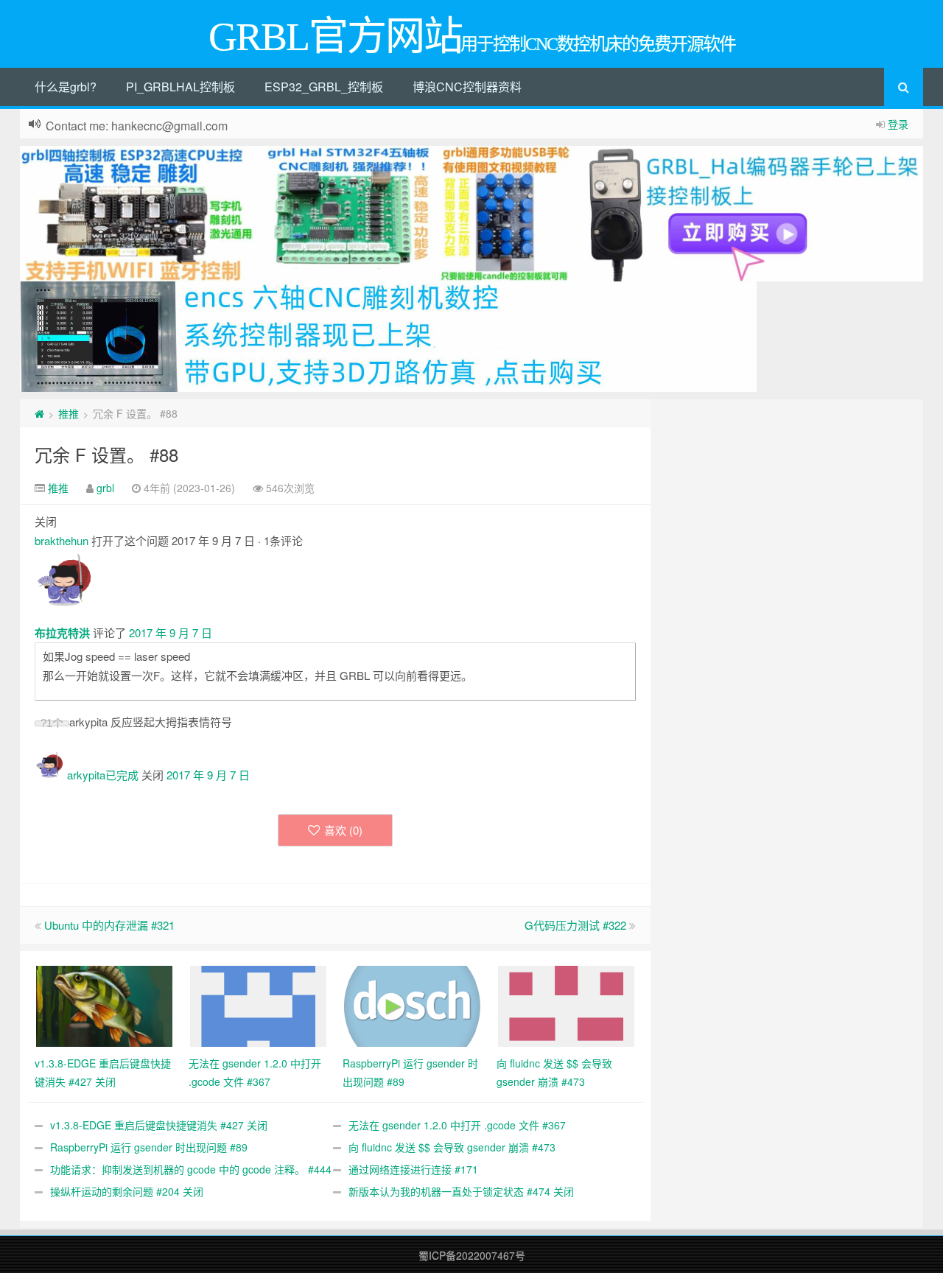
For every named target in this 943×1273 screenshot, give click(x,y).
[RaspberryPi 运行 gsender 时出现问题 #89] (412, 1004)
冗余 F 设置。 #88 (106, 454)
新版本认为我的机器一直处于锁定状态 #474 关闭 (461, 1191)
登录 (898, 123)
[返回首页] (39, 413)
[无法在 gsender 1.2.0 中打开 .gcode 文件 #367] (258, 1004)
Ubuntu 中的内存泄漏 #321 (109, 925)
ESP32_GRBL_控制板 (323, 86)
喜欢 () (343, 830)
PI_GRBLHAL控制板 (180, 86)
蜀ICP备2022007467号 (471, 1255)
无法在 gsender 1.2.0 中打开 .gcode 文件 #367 (457, 1125)
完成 (127, 774)
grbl (105, 487)
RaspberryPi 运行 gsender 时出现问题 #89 (149, 1147)
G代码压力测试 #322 (575, 925)
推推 (68, 413)
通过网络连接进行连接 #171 (413, 1169)
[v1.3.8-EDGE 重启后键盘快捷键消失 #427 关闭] (104, 1004)
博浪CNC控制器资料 (467, 86)
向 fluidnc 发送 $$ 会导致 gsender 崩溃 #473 (451, 1147)
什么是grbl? (66, 86)
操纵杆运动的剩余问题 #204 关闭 (126, 1191)
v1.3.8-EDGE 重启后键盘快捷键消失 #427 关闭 (158, 1125)
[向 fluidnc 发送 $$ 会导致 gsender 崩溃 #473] (566, 1004)
